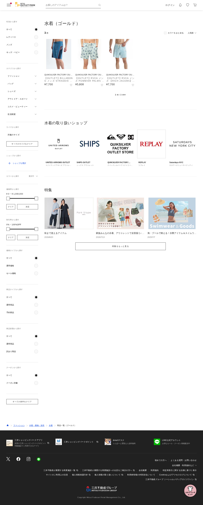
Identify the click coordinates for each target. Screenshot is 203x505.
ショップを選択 (19, 163)
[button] (22, 29)
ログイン (170, 5)
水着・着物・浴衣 (36, 425)
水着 (51, 425)
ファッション (19, 425)
